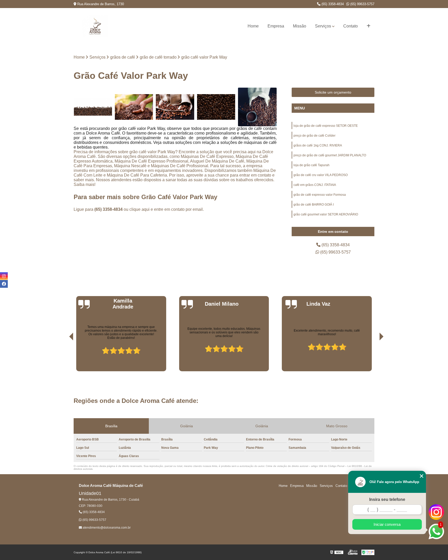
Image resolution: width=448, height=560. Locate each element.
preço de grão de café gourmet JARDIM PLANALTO (329, 155)
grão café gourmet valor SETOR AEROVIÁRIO (325, 214)
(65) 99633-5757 (361, 4)
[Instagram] (4, 276)
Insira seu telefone (387, 499)
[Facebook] (4, 284)
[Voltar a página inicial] (95, 26)
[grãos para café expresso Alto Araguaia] (257, 107)
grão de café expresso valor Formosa (319, 195)
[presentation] (64, 356)
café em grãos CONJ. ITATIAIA (314, 185)
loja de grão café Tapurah (311, 165)
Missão (299, 26)
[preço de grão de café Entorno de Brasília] (93, 107)
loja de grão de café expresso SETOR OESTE (325, 126)
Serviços (323, 26)
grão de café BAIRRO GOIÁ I (313, 204)
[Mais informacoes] (368, 26)
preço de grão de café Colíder (314, 135)
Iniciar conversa (387, 524)
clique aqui (139, 209)
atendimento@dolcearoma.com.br (106, 527)
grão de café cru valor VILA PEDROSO (320, 175)
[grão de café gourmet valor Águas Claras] (134, 107)
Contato (350, 26)
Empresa (276, 26)
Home (253, 26)
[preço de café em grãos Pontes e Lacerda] (175, 107)
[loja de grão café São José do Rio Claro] (216, 107)
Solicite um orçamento (333, 92)
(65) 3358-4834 (332, 4)
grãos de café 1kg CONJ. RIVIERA (317, 145)
